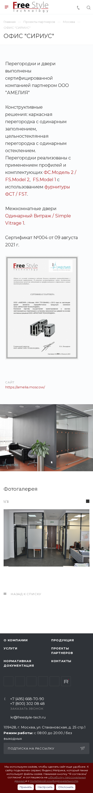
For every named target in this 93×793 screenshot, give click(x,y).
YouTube (31, 681)
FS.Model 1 (44, 179)
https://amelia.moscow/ (25, 387)
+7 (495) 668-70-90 (27, 699)
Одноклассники (43, 681)
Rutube (66, 681)
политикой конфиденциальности (54, 781)
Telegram (20, 681)
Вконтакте (8, 681)
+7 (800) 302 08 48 (27, 704)
